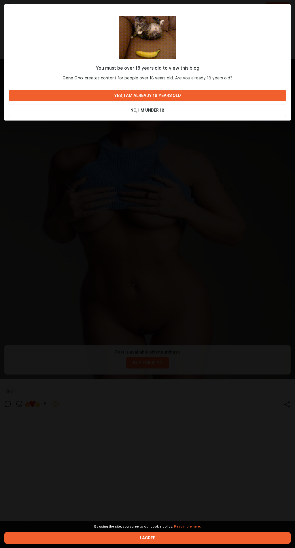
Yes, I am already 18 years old (147, 95)
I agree (147, 538)
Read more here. (187, 526)
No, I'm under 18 (147, 110)
